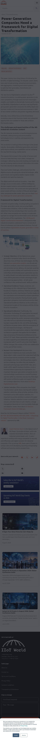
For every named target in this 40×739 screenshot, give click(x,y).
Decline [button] (24, 735)
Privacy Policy (23, 725)
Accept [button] (16, 735)
